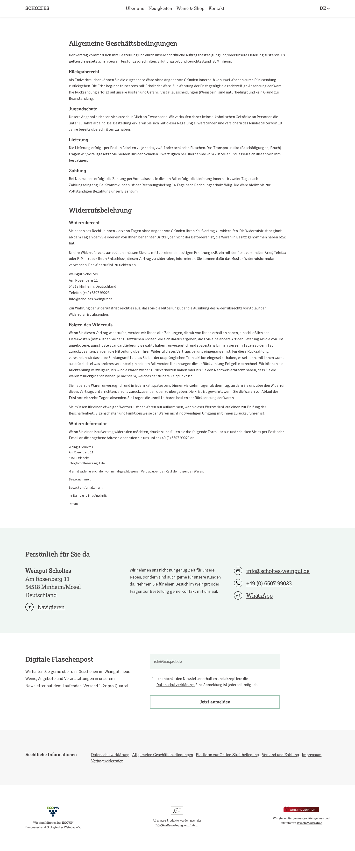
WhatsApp (259, 595)
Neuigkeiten (160, 8)
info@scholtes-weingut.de (278, 570)
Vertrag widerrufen (107, 760)
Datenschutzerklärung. (175, 684)
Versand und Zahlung (280, 754)
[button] (324, 8)
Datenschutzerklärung (110, 754)
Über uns (135, 8)
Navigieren (51, 607)
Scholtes (37, 8)
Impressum (311, 754)
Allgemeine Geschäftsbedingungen (162, 754)
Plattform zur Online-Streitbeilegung (227, 754)
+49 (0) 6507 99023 (269, 583)
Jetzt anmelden (215, 702)
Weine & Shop (190, 8)
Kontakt (216, 8)
